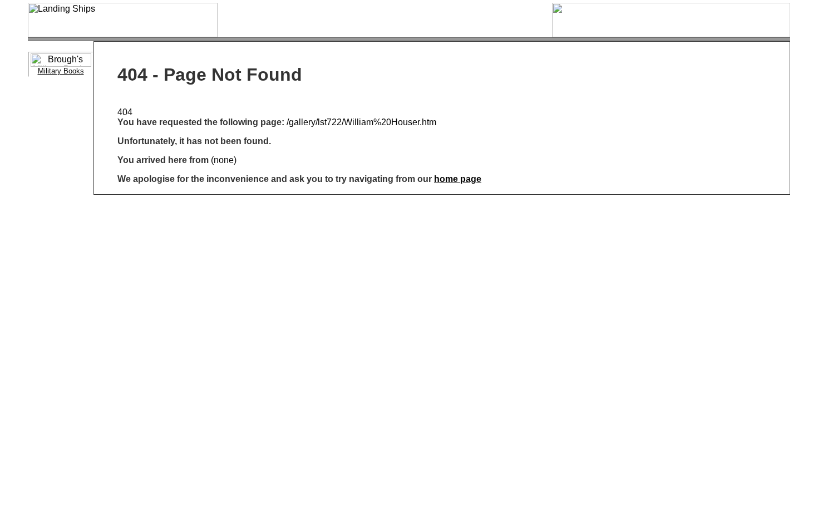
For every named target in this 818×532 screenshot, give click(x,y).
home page (457, 179)
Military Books (61, 71)
